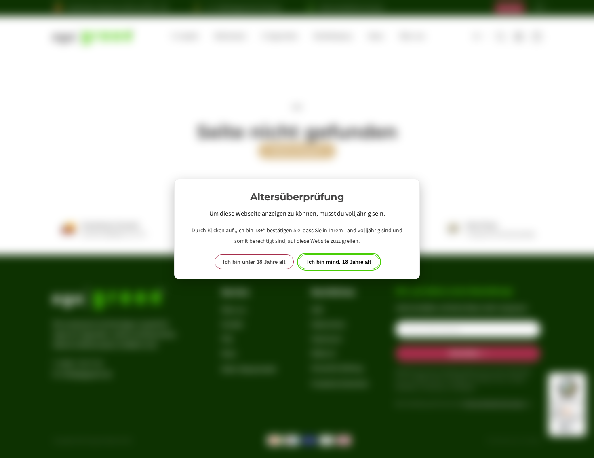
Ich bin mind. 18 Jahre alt (339, 262)
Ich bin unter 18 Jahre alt (254, 262)
